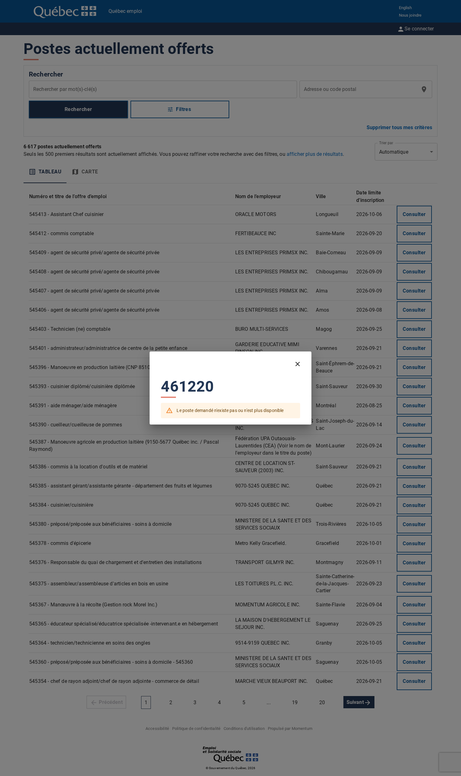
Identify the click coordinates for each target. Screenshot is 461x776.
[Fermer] (297, 364)
